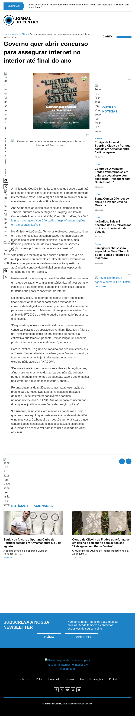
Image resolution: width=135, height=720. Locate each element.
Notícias (15, 32)
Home (6, 32)
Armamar (99, 136)
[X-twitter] (73, 687)
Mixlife (89, 701)
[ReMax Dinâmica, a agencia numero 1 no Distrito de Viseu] (113, 284)
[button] (6, 178)
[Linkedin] (78, 687)
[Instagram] (62, 687)
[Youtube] (67, 687)
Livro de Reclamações (91, 676)
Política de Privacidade (48, 676)
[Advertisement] (67, 591)
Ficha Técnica (23, 676)
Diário (24, 32)
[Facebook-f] (56, 687)
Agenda (98, 242)
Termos (70, 676)
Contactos (114, 676)
